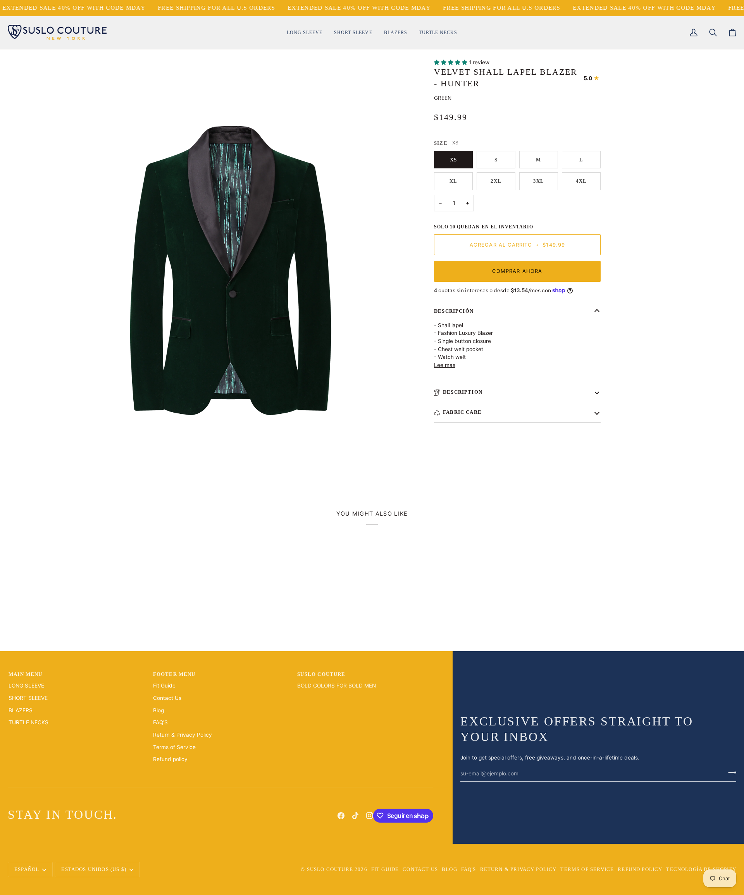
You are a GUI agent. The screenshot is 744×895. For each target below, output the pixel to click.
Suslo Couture (330, 869)
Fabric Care (462, 412)
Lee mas (444, 365)
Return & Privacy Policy (182, 735)
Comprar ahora (517, 271)
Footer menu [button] (174, 674)
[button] (304, 32)
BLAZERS (21, 710)
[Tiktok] (355, 815)
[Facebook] (341, 815)
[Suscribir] (729, 772)
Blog (158, 710)
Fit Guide (164, 685)
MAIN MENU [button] (26, 674)
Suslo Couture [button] (321, 674)
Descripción (454, 311)
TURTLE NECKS (28, 722)
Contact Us (167, 698)
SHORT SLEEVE (28, 698)
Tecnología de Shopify (701, 869)
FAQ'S (160, 722)
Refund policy (170, 759)
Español (26, 869)
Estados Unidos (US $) (93, 869)
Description (462, 392)
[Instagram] (369, 815)
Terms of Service (174, 747)
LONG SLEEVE (26, 685)
